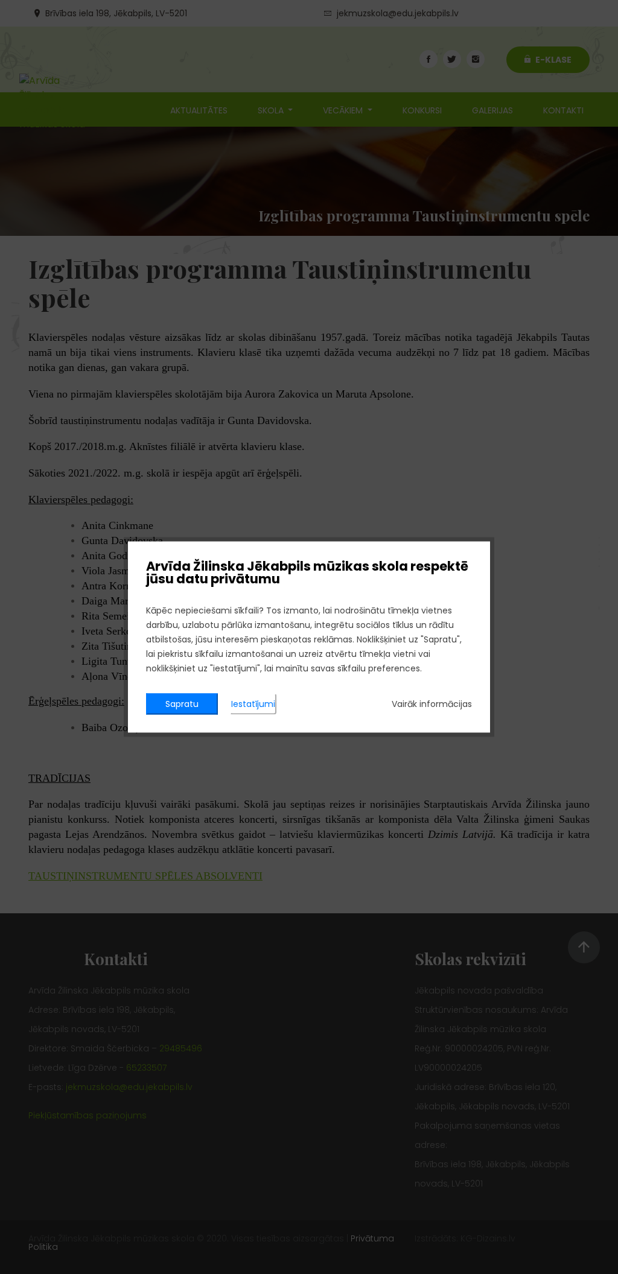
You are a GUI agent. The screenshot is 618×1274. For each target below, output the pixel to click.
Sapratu (182, 704)
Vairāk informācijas (432, 704)
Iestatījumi (253, 704)
